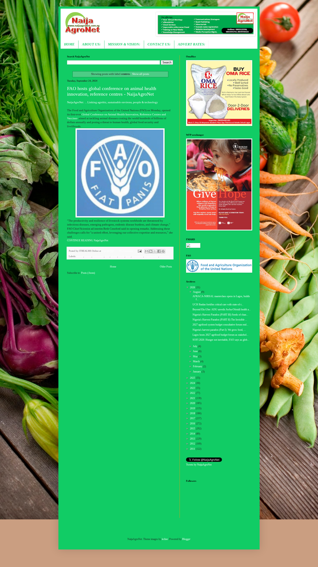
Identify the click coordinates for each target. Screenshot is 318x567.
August (197, 291)
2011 (193, 448)
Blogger (186, 539)
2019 (193, 408)
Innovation (137, 256)
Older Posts (166, 266)
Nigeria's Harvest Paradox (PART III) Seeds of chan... (220, 314)
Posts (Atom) (88, 272)
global (114, 256)
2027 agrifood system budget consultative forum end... (220, 324)
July (195, 346)
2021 (193, 398)
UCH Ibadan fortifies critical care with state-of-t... (218, 304)
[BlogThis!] (151, 251)
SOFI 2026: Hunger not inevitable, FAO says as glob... (221, 339)
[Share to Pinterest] (163, 251)
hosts (128, 256)
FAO (107, 256)
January (197, 371)
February (198, 366)
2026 (193, 287)
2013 (193, 438)
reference (164, 256)
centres (88, 256)
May (195, 356)
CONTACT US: (159, 44)
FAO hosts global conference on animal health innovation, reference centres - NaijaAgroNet (111, 91)
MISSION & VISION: (124, 44)
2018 (193, 413)
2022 (193, 393)
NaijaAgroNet (151, 256)
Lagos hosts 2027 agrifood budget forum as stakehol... (220, 334)
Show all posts (140, 74)
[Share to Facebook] (159, 251)
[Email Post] (139, 251)
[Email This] (147, 251)
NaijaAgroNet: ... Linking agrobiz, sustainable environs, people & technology (112, 102)
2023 (193, 388)
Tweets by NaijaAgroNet (199, 464)
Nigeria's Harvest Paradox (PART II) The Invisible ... (220, 319)
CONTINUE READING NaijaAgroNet (87, 240)
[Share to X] (155, 251)
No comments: (126, 251)
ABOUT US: (91, 44)
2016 (193, 423)
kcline (165, 539)
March (196, 361)
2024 (193, 383)
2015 (193, 428)
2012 (193, 443)
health (122, 256)
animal (80, 256)
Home (113, 266)
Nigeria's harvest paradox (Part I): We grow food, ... (219, 329)
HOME (69, 44)
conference (98, 256)
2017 (193, 418)
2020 (193, 403)
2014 (193, 433)
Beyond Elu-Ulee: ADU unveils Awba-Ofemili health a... (222, 309)
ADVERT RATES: (191, 44)
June (195, 351)
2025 (193, 377)
